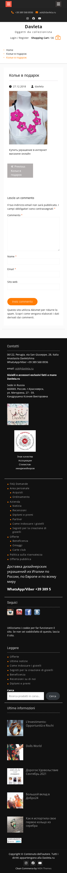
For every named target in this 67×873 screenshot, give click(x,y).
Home (9, 50)
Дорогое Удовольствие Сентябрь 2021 (42, 772)
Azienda (15, 501)
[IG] (27, 18)
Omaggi (17, 545)
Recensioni (19, 510)
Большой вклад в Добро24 (38, 796)
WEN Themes (44, 868)
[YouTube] (39, 18)
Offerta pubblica (20, 559)
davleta (39, 86)
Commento (15, 215)
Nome (12, 256)
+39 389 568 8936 (24, 12)
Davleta (33, 26)
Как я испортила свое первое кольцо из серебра (41, 822)
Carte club (19, 549)
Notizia (17, 505)
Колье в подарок (16, 53)
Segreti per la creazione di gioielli (31, 670)
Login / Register (19, 38)
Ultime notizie (19, 661)
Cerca (10, 690)
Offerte (14, 536)
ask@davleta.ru (47, 12)
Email (11, 269)
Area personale (19, 488)
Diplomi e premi (23, 514)
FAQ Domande (19, 483)
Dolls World (34, 746)
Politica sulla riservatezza (26, 554)
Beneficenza (20, 540)
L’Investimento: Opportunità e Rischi (40, 724)
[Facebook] (33, 18)
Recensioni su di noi (23, 679)
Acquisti (18, 492)
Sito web (12, 281)
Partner (17, 519)
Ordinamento (21, 497)
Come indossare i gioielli (28, 523)
